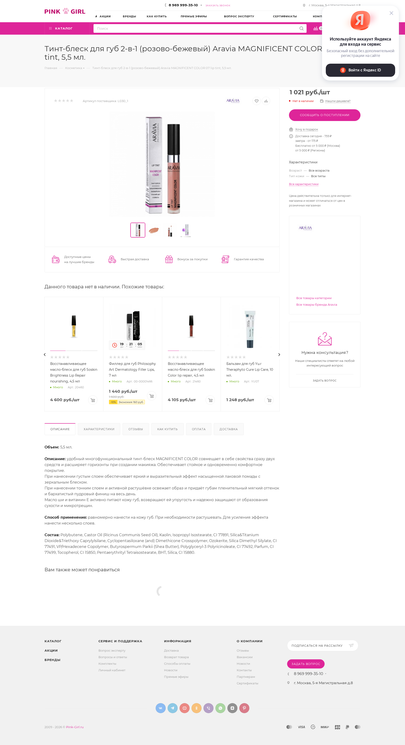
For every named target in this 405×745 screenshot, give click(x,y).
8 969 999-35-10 (183, 5)
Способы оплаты (177, 663)
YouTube (185, 708)
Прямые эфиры (176, 677)
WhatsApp (220, 708)
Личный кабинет (111, 670)
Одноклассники (196, 708)
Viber (208, 708)
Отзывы (135, 429)
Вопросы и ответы (112, 657)
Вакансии (245, 657)
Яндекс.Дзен (232, 708)
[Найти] (301, 28)
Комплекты (107, 663)
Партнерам (246, 677)
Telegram (173, 708)
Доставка (229, 429)
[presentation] (44, 354)
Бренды (52, 660)
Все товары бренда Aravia (316, 304)
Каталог (53, 641)
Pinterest (244, 708)
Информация (177, 641)
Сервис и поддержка (120, 641)
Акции (51, 650)
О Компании (250, 641)
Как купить (167, 429)
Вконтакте (161, 708)
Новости (170, 670)
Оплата (199, 429)
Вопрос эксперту (111, 650)
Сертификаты (247, 683)
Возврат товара (176, 657)
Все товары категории (314, 298)
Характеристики (99, 429)
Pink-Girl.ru (75, 727)
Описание (60, 429)
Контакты (244, 670)
